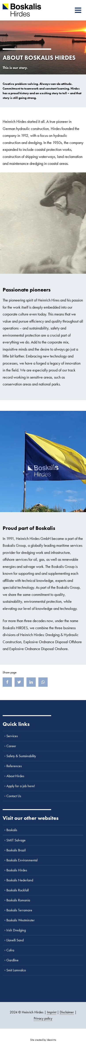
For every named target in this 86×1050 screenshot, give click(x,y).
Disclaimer (67, 1012)
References (14, 766)
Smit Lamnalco (16, 970)
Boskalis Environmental (21, 860)
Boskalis (11, 830)
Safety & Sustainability (21, 756)
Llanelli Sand (15, 940)
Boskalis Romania (18, 900)
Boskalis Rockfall (17, 890)
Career (11, 746)
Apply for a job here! (20, 786)
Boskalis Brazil (16, 850)
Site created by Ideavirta (43, 1040)
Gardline (12, 960)
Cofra (10, 950)
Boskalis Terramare (19, 910)
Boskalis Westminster (20, 920)
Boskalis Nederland (19, 880)
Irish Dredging (16, 930)
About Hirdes (15, 776)
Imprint (51, 1012)
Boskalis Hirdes (16, 870)
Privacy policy (43, 1018)
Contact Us (13, 796)
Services (12, 736)
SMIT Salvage (16, 840)
